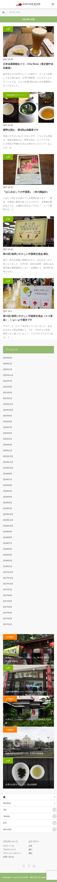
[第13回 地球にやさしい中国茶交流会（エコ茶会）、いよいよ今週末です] (28, 293)
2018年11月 (8, 520)
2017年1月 (7, 624)
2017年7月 (7, 590)
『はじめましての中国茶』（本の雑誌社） (26, 192)
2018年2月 (7, 561)
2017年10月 (8, 584)
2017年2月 (7, 618)
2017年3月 (7, 613)
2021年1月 (7, 398)
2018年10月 (8, 526)
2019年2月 (7, 503)
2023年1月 (7, 364)
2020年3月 (7, 445)
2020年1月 (7, 450)
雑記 (30, 853)
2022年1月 (7, 369)
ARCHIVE (7, 829)
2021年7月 (7, 381)
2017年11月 (8, 578)
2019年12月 (8, 456)
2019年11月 (8, 462)
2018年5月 (7, 549)
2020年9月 (7, 416)
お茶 (8, 29)
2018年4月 (7, 555)
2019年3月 (7, 497)
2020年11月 (8, 404)
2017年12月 (8, 572)
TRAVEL (6, 816)
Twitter (23, 865)
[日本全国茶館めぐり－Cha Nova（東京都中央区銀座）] (28, 41)
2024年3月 (7, 358)
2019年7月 (7, 479)
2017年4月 (7, 607)
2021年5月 (7, 387)
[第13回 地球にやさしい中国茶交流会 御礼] (28, 231)
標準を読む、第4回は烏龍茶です (20, 130)
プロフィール (8, 846)
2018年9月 (7, 532)
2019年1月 (7, 508)
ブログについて (9, 849)
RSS (33, 865)
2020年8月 (7, 421)
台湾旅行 (10, 637)
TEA (5, 810)
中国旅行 (10, 730)
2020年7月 (7, 427)
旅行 (30, 849)
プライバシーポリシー (12, 853)
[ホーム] (28, 797)
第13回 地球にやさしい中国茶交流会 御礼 (25, 254)
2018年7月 (7, 543)
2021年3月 (7, 393)
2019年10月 (8, 468)
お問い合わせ (8, 857)
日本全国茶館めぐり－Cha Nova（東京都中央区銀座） (28, 66)
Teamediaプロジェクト (16, 95)
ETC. (5, 823)
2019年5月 (7, 485)
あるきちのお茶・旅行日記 (26, 877)
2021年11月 (8, 375)
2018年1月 (7, 566)
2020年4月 (7, 439)
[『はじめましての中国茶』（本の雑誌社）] (28, 169)
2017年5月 (7, 601)
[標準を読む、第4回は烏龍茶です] (28, 107)
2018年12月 (8, 514)
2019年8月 (7, 474)
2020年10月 (8, 410)
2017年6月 (7, 595)
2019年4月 (7, 491)
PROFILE (7, 803)
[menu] (53, 4)
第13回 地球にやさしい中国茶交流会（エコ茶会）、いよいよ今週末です (28, 318)
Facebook (28, 865)
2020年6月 (7, 433)
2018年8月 (7, 537)
